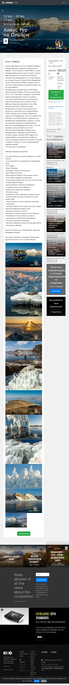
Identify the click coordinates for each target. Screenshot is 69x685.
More (39, 637)
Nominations (24, 654)
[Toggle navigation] (63, 2)
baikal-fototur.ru (57, 102)
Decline (44, 681)
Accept (37, 681)
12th (15, 2)
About (22, 652)
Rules (21, 656)
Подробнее (56, 312)
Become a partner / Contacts (50, 664)
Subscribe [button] (56, 291)
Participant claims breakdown (23, 666)
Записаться (24, 534)
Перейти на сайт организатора (56, 94)
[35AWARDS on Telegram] (10, 654)
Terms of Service (59, 668)
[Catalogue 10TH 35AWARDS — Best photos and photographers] (14, 616)
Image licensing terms (8, 669)
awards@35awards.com (20, 601)
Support (22, 662)
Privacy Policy (7, 666)
